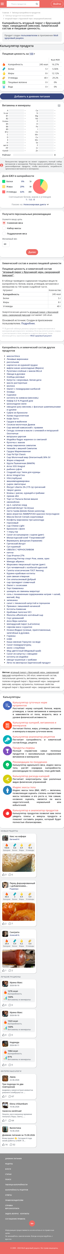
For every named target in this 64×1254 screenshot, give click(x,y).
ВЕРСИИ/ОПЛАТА (12, 1208)
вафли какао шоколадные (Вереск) (25, 368)
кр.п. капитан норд (17, 504)
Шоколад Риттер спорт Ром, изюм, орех (28, 558)
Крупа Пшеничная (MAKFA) (21, 463)
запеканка (12, 600)
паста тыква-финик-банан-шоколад (26, 510)
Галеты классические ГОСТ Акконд (25, 570)
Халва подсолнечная (18, 415)
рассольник (13, 362)
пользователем (29, 35)
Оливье (11, 391)
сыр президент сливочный (21, 582)
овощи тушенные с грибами (22, 659)
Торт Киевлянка (15, 588)
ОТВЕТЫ (8, 1195)
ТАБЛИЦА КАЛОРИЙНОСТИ (16, 1184)
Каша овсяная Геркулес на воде (23, 641)
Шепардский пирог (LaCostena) (23, 624)
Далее (32, 252)
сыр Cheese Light (15, 525)
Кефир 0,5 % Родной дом (20, 400)
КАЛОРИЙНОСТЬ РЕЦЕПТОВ (16, 1190)
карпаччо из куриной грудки (22, 365)
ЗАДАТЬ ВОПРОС (12, 1213)
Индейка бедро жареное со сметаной (27, 439)
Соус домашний (15, 618)
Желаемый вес (9, 239)
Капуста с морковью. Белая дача (24, 379)
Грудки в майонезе (17, 421)
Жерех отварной (15, 460)
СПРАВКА (9, 1205)
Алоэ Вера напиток (17, 621)
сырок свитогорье (16, 484)
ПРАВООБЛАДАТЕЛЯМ (14, 1200)
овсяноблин (13, 501)
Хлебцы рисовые (16, 376)
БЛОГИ (8, 1169)
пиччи (10, 552)
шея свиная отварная (18, 576)
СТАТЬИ (8, 1174)
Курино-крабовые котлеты (21, 573)
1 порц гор (12, 531)
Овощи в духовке (16, 374)
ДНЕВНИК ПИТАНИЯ (13, 1158)
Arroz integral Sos (16, 475)
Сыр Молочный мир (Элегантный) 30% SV (28, 457)
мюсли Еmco (13, 356)
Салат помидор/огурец (19, 644)
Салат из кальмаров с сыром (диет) (25, 534)
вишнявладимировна (18, 481)
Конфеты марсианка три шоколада (25, 519)
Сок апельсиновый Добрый (21, 579)
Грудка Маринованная (19, 451)
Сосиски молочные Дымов (21, 424)
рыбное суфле (14, 469)
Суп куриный (14, 546)
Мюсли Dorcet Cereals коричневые (25, 516)
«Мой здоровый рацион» (41, 335)
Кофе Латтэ (13, 418)
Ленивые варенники (17, 359)
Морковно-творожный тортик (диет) (26, 564)
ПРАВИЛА (21, 1219)
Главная (5, 12)
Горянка (11, 635)
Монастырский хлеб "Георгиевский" (26, 537)
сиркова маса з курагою (19, 627)
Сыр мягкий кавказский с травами (25, 427)
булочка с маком (16, 442)
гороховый (12, 522)
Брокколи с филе (16, 528)
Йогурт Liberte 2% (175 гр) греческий (26, 487)
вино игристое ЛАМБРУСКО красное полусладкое (33, 513)
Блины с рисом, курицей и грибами (25, 493)
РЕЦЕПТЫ (9, 1164)
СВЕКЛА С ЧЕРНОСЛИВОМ (20, 549)
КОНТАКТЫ (24, 1213)
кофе (9, 638)
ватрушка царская (16, 436)
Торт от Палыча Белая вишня (22, 499)
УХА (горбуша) (14, 478)
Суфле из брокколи (17, 412)
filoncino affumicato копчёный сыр (25, 615)
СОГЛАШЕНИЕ (11, 1219)
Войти (57, 4)
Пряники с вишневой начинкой (23, 606)
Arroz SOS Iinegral (16, 466)
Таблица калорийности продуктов (26, 12)
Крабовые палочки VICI (19, 612)
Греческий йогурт (16, 543)
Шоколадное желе (16, 403)
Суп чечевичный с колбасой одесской (27, 567)
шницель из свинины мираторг (23, 591)
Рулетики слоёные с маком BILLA (24, 371)
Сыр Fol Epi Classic (16, 454)
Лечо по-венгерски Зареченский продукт (29, 662)
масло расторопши (17, 382)
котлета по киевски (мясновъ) (22, 397)
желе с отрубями (16, 647)
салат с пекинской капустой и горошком (28, 603)
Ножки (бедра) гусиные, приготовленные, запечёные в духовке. (29, 631)
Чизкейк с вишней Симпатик (22, 448)
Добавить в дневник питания (32, 96)
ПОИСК (8, 1179)
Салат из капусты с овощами (22, 653)
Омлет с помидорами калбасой (23, 388)
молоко (11, 385)
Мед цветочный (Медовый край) (24, 650)
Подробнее (28, 323)
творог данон (14, 490)
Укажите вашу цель (12, 219)
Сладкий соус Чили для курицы (23, 472)
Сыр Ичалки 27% (15, 555)
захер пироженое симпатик (21, 445)
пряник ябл (13, 496)
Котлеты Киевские (16, 609)
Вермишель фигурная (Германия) (24, 540)
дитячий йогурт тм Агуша (20, 507)
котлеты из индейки (17, 656)
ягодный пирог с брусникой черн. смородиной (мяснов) (28, 18)
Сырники (11, 394)
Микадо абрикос (15, 561)
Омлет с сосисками (17, 585)
